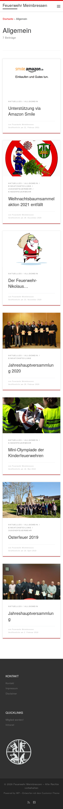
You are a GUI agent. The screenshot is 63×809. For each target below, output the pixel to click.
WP (18, 793)
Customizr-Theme (50, 793)
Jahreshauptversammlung (31, 616)
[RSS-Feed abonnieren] (28, 802)
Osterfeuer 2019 (23, 537)
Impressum (12, 688)
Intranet (10, 724)
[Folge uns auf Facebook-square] (34, 802)
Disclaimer (11, 693)
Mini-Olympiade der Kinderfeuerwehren (26, 452)
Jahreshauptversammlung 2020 (31, 368)
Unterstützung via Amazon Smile (24, 111)
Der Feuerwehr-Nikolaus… (22, 283)
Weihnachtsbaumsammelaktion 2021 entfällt (31, 201)
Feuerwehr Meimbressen (23, 124)
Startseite (8, 19)
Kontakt (10, 683)
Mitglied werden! (15, 719)
